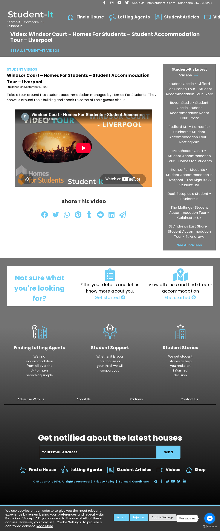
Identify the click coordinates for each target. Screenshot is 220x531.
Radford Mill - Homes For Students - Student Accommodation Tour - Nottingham (189, 134)
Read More (45, 526)
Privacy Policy (104, 481)
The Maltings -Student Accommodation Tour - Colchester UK (189, 212)
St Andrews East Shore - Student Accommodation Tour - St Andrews (189, 231)
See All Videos (189, 245)
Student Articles (181, 17)
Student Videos (22, 69)
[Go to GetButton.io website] (210, 526)
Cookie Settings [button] (162, 517)
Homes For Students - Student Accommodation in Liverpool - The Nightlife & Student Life (189, 177)
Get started (108, 297)
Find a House (90, 17)
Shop (200, 470)
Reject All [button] (139, 517)
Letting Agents (134, 17)
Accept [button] (121, 517)
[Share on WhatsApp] (67, 216)
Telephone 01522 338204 (195, 3)
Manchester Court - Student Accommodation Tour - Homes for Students (189, 156)
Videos (173, 470)
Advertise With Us (30, 399)
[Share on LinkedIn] (112, 216)
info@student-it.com (161, 3)
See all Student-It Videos (34, 50)
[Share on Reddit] (100, 216)
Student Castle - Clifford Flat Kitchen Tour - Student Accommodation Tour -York (189, 89)
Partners (136, 399)
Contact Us (189, 399)
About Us (138, 3)
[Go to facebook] (209, 518)
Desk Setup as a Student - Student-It (189, 196)
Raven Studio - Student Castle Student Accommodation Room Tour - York (189, 110)
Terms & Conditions (134, 481)
